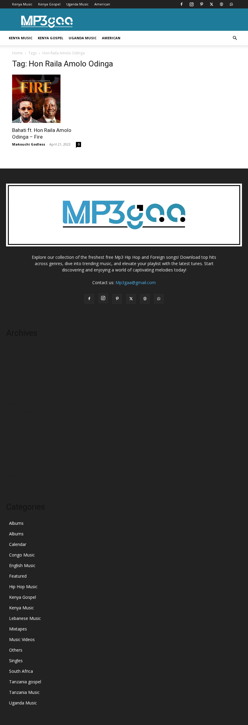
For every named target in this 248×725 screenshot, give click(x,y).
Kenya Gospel (49, 4)
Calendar (17, 544)
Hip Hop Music (23, 586)
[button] (234, 38)
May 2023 (15, 458)
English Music (22, 565)
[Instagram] (191, 4)
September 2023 (22, 422)
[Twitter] (211, 4)
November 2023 (22, 403)
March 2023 (17, 476)
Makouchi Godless (28, 144)
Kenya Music (22, 4)
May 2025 (15, 349)
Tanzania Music (24, 692)
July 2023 (15, 440)
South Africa (21, 671)
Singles (16, 660)
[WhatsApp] (231, 4)
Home (17, 53)
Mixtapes (18, 629)
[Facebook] (181, 4)
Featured (18, 576)
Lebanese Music (25, 618)
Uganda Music (77, 4)
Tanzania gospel (25, 682)
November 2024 (22, 376)
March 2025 (17, 358)
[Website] (221, 4)
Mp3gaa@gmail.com (136, 282)
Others (15, 650)
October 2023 (19, 412)
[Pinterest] (201, 4)
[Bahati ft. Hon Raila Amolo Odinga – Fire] (46, 99)
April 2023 (15, 467)
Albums (16, 523)
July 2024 (15, 385)
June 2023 (15, 449)
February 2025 (20, 367)
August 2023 (18, 431)
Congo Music (22, 555)
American (102, 4)
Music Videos (22, 639)
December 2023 (22, 394)
